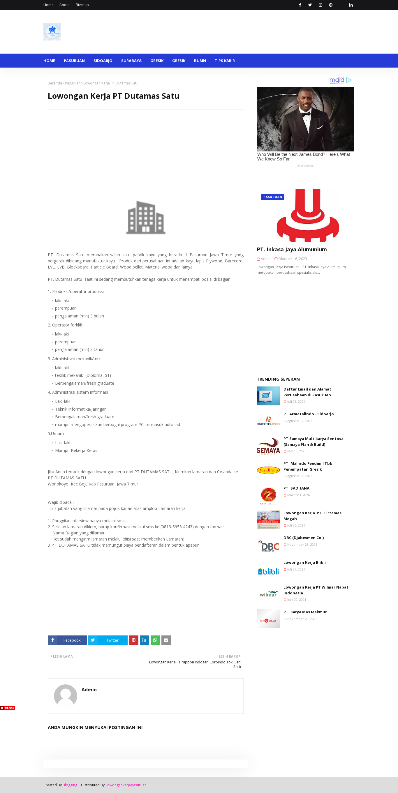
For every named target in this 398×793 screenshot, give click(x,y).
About (64, 4)
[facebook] (300, 5)
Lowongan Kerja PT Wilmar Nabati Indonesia (316, 590)
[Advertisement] (146, 150)
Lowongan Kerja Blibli (304, 562)
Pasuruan (72, 83)
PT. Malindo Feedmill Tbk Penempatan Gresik (307, 466)
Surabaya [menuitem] (131, 60)
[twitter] (310, 5)
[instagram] (320, 5)
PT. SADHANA (296, 488)
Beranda (55, 83)
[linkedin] (351, 5)
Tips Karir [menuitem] (225, 60)
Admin (89, 689)
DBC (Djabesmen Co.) (303, 537)
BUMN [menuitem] (200, 60)
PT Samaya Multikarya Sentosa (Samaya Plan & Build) (313, 441)
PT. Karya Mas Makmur (305, 611)
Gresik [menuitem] (156, 60)
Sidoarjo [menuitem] (103, 60)
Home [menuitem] (49, 60)
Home (48, 4)
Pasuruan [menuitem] (74, 60)
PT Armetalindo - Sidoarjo (308, 413)
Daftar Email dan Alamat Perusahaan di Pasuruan (307, 392)
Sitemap (82, 4)
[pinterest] (330, 5)
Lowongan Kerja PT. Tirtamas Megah (312, 515)
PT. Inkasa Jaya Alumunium (292, 249)
